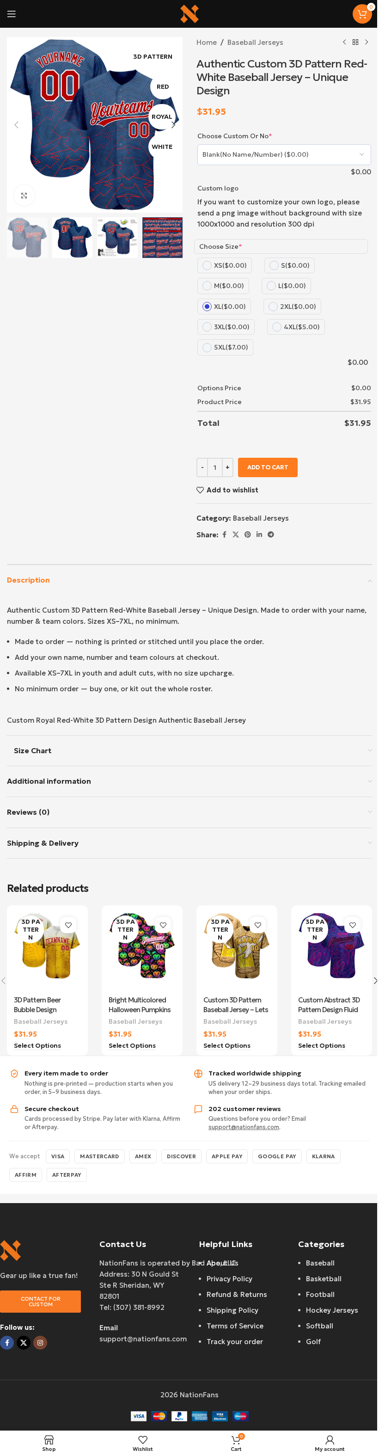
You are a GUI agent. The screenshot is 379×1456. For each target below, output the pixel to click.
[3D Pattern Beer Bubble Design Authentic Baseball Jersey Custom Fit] (47, 951)
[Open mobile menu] (11, 14)
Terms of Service (235, 1325)
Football (320, 1294)
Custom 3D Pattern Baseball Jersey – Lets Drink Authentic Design (236, 1009)
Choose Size (220, 246)
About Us (222, 1263)
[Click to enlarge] (24, 195)
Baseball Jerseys (255, 42)
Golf (313, 1341)
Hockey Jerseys (332, 1310)
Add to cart (267, 467)
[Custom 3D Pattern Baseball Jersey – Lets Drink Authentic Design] (236, 951)
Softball (319, 1325)
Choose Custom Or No (234, 136)
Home (206, 42)
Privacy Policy (229, 1278)
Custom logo (217, 188)
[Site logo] (189, 13)
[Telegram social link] (271, 534)
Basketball (324, 1278)
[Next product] (366, 42)
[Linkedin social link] (259, 534)
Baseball (320, 1263)
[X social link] (236, 534)
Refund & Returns (237, 1294)
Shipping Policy (232, 1310)
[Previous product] (344, 42)
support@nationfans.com (243, 1127)
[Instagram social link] (40, 1343)
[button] (16, 125)
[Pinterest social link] (248, 534)
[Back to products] (355, 42)
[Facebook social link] (224, 534)
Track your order (235, 1341)
